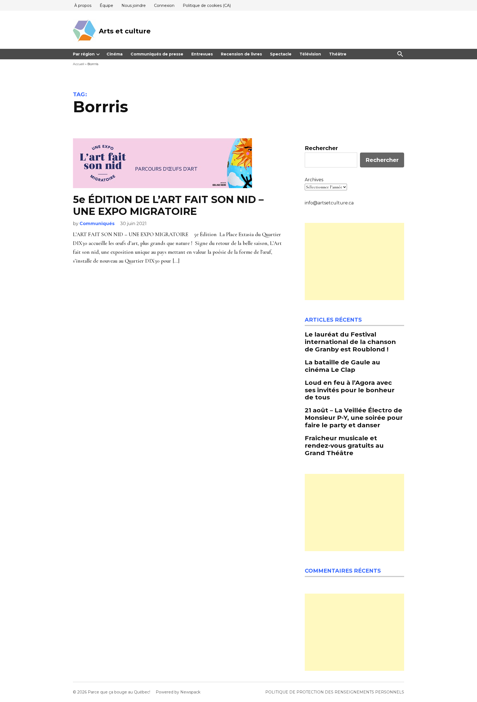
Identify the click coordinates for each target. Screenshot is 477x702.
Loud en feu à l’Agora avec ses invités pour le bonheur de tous (349, 390)
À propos (82, 5)
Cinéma (115, 54)
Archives (314, 179)
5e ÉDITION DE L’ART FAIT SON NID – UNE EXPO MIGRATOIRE (168, 205)
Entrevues (202, 54)
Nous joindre (133, 5)
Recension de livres (241, 54)
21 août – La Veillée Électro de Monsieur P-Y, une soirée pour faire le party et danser (354, 417)
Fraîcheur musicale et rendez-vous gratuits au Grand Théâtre (344, 445)
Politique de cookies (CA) (207, 5)
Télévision (310, 54)
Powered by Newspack (178, 692)
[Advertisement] (354, 261)
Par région (84, 54)
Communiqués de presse (157, 54)
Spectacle (281, 54)
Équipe (106, 5)
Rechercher (321, 148)
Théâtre (337, 54)
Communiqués (97, 223)
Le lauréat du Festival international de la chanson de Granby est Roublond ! (350, 341)
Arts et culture (125, 31)
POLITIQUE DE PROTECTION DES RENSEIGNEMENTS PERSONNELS (334, 692)
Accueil (78, 64)
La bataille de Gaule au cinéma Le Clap (342, 365)
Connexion (164, 5)
